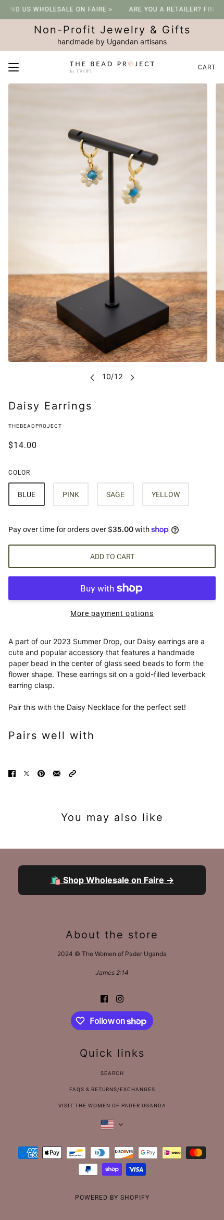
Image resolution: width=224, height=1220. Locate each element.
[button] (72, 772)
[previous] (92, 377)
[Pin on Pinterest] (41, 772)
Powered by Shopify (112, 1197)
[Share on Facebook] (12, 772)
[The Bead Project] (112, 67)
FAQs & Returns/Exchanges (112, 1089)
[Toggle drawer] (13, 67)
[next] (132, 377)
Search (112, 1073)
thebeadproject (35, 426)
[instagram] (120, 997)
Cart (207, 67)
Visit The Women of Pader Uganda (112, 1105)
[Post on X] (26, 772)
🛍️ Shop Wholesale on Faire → (112, 880)
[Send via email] (57, 772)
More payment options (112, 613)
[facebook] (104, 997)
